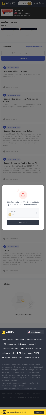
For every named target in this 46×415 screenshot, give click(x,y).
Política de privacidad (26, 344)
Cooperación (17, 357)
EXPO (19, 353)
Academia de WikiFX (31, 353)
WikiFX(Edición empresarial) (31, 348)
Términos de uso (10, 344)
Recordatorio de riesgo (35, 339)
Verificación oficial (8, 353)
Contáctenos (19, 339)
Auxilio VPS (6, 357)
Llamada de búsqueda (10, 348)
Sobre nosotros (7, 339)
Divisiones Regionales (32, 357)
